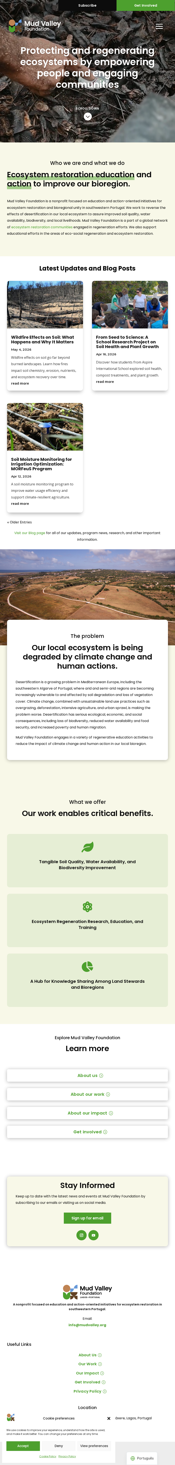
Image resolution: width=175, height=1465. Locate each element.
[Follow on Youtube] (93, 1235)
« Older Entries (19, 522)
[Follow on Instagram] (81, 1235)
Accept (23, 1446)
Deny (59, 1446)
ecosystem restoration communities (42, 227)
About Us (88, 1355)
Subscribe (87, 5)
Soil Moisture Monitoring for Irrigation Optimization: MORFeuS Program (41, 464)
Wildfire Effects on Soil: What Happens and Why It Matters (42, 339)
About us (87, 1075)
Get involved (87, 1132)
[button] (109, 1418)
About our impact (87, 1113)
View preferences (94, 1446)
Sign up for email (87, 1218)
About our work (88, 1094)
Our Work (87, 1364)
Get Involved (145, 5)
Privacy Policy (67, 1456)
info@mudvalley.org (87, 1325)
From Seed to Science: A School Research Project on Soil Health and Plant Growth (127, 342)
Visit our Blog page (29, 532)
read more (20, 383)
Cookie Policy (47, 1456)
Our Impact (87, 1373)
